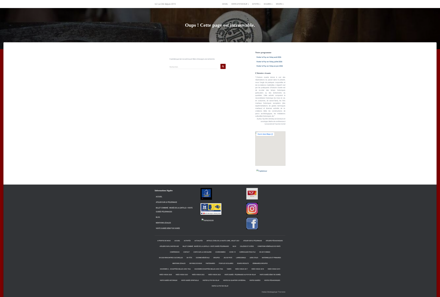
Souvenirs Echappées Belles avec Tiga (208, 269)
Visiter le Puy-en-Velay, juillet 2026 (269, 62)
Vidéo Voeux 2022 (198, 274)
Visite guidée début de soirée (168, 228)
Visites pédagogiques (272, 280)
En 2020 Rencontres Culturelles (171, 257)
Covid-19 (232, 252)
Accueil (159, 197)
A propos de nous (164, 241)
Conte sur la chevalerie (202, 252)
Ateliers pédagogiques (274, 241)
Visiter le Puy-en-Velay (239, 4)
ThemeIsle (281, 292)
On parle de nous (195, 263)
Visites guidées (254, 280)
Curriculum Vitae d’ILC (247, 252)
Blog (158, 217)
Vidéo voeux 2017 (241, 269)
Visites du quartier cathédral (234, 280)
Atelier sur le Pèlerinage (166, 202)
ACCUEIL (225, 4)
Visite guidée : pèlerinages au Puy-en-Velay (240, 274)
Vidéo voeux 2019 (274, 269)
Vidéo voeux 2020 (165, 274)
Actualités (198, 241)
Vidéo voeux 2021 (182, 274)
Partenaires (210, 263)
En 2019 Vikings (264, 252)
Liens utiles (254, 257)
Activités (255, 4)
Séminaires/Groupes (260, 263)
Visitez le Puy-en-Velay (220, 286)
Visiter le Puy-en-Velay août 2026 (268, 57)
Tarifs (229, 269)
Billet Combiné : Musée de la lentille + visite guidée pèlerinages (174, 210)
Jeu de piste (228, 257)
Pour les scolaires (226, 263)
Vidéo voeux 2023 (214, 274)
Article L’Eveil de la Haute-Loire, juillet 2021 (222, 241)
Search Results (243, 263)
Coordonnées (220, 252)
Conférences (175, 252)
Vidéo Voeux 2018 (257, 269)
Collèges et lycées (247, 246)
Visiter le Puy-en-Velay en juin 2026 (269, 66)
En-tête (189, 257)
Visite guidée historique (168, 280)
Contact (186, 252)
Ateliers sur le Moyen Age (169, 246)
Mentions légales (163, 223)
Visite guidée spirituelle (190, 280)
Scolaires (267, 4)
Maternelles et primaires (271, 257)
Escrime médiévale (203, 257)
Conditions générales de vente (269, 246)
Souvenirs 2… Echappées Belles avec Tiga (175, 269)
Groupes (279, 4)
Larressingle (241, 257)
